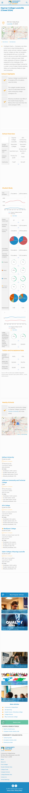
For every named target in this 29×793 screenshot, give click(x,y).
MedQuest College (9, 529)
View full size (5, 42)
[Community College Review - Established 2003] (14, 2)
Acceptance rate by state (10, 740)
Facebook (15, 785)
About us (3, 762)
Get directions (12, 42)
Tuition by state (8, 738)
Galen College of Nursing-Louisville (13, 552)
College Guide (4, 769)
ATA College (6, 506)
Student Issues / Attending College (14, 712)
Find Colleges (4, 764)
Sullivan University (13, 411)
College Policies (9, 714)
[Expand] (3, 424)
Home (2, 759)
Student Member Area (6, 767)
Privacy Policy (18, 791)
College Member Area (6, 775)
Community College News (11, 707)
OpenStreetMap (24, 38)
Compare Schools (5, 772)
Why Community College (11, 717)
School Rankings (5, 780)
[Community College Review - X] (13, 786)
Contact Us (4, 777)
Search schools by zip (9, 729)
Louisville (9, 24)
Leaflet (18, 38)
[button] (14, 31)
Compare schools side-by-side (11, 731)
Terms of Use (10, 791)
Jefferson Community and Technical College (13, 481)
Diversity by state (8, 742)
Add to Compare (8, 461)
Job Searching (8, 710)
